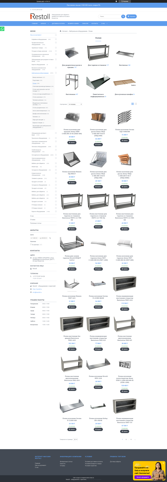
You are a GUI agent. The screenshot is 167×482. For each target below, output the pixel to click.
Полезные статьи (35, 223)
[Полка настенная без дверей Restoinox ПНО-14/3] (72, 324)
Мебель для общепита (38, 163)
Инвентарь (35, 166)
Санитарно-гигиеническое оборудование (39, 142)
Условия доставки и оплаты (94, 461)
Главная (34, 23)
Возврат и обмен (73, 23)
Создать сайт (40, 1)
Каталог (43, 23)
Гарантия (85, 23)
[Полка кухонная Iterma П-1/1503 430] (72, 406)
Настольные (70, 94)
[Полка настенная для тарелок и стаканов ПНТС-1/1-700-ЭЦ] (98, 201)
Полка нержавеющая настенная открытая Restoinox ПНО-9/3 (98, 338)
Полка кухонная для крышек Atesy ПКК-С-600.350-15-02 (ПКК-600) (72, 132)
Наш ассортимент (35, 35)
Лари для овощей (38, 119)
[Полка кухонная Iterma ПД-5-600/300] (125, 117)
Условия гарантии (91, 465)
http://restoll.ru (37, 289)
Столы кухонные (38, 97)
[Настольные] (72, 82)
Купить (73, 142)
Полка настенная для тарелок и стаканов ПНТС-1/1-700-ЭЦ (98, 216)
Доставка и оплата (58, 23)
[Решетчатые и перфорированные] (98, 82)
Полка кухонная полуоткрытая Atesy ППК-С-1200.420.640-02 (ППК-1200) (124, 379)
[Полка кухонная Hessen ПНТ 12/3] (72, 284)
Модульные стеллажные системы (40, 103)
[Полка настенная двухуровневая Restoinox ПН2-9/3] (125, 324)
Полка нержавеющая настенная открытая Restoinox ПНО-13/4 (124, 298)
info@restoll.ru (37, 292)
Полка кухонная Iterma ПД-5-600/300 (124, 131)
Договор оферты (115, 461)
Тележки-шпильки (38, 100)
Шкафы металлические (39, 113)
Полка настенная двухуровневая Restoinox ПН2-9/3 (124, 338)
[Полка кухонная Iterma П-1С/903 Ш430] (98, 284)
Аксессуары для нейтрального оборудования (42, 126)
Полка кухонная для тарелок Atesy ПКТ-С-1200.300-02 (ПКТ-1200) (98, 258)
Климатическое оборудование (36, 174)
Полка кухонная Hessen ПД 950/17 (71, 173)
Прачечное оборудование (39, 138)
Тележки (35, 116)
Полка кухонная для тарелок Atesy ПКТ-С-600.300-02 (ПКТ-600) (125, 258)
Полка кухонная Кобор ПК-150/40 (98, 419)
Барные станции (37, 122)
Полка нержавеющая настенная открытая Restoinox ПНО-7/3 (124, 420)
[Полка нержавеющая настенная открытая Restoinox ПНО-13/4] (125, 284)
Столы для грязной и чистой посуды (41, 90)
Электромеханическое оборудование (38, 159)
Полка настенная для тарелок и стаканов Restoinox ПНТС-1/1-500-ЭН (124, 217)
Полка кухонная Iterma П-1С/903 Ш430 (98, 297)
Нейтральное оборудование (78, 31)
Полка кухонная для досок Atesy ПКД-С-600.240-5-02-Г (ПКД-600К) (124, 175)
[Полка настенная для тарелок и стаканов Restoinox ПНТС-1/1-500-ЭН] (125, 201)
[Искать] (123, 16)
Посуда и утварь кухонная (39, 51)
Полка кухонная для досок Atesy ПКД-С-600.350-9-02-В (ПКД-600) (98, 133)
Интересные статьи (66, 461)
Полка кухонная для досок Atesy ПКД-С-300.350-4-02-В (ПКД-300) (98, 175)
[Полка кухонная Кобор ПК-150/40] (98, 406)
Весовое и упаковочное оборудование (39, 68)
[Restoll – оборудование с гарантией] (40, 18)
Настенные (123, 65)
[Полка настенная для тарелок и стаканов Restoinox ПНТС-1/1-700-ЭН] (72, 201)
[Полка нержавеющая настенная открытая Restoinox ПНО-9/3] (98, 324)
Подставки (36, 80)
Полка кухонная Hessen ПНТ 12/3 (71, 297)
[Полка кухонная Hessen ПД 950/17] (72, 159)
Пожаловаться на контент (94, 479)
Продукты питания (37, 181)
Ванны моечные (37, 77)
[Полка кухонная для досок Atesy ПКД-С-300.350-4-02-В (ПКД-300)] (98, 159)
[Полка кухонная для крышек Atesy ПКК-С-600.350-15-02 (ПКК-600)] (72, 117)
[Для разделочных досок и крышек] (72, 52)
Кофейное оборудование (39, 39)
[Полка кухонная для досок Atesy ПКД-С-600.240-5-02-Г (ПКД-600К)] (125, 159)
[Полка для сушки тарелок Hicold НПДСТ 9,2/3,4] (72, 243)
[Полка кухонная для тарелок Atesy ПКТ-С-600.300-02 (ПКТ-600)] (125, 243)
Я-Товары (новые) (37, 205)
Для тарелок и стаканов (97, 65)
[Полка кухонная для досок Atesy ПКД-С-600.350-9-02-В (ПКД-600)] (98, 117)
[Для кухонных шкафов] (125, 82)
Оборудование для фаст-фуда (39, 134)
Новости (62, 463)
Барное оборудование (38, 64)
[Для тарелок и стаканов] (98, 52)
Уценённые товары (37, 48)
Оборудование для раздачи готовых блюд (42, 60)
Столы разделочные (39, 107)
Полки (34, 83)
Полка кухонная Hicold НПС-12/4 (98, 377)
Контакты (95, 23)
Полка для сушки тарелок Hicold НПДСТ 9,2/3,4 (72, 258)
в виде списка (136, 104)
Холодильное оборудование (40, 155)
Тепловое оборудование (39, 146)
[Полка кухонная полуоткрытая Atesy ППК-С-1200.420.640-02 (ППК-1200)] (125, 364)
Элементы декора (37, 178)
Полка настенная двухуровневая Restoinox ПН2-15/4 (72, 378)
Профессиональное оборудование (37, 43)
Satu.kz (92, 477)
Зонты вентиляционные (40, 110)
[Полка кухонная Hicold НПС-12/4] (98, 364)
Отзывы (32, 219)
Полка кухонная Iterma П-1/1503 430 (72, 419)
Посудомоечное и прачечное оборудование (40, 55)
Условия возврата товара (93, 463)
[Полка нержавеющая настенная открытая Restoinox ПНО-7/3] (125, 406)
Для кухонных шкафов (124, 94)
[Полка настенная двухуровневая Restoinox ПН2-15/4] (72, 364)
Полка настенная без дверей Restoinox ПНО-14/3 (71, 338)
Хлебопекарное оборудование (36, 150)
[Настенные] (125, 52)
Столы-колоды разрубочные (41, 94)
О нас (103, 23)
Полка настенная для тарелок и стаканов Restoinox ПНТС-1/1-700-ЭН (72, 217)
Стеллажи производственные (42, 86)
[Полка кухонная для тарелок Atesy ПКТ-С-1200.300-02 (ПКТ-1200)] (98, 243)
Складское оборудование (39, 170)
